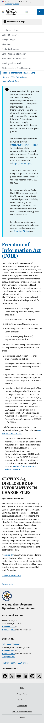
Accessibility (22, 706)
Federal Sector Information (14, 58)
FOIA (22, 688)
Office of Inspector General (22, 712)
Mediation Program (10, 49)
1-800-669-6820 (8, 626)
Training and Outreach (11, 63)
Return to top (8, 584)
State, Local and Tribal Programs (16, 68)
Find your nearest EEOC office (15, 663)
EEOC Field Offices (18, 77)
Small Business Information (14, 54)
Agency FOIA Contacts (11, 575)
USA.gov (22, 717)
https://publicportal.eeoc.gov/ (24, 144)
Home (5, 77)
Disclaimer (22, 700)
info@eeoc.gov (8, 656)
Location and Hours (10, 30)
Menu (41, 12)
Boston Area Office (10, 81)
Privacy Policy (22, 694)
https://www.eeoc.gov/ (22, 163)
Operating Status (21, 231)
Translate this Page (16, 21)
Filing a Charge (8, 39)
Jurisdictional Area (10, 34)
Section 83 (8, 555)
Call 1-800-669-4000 (10, 644)
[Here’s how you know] (22, 3)
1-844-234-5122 (8, 629)
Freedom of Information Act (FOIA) (18, 72)
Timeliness (6, 44)
